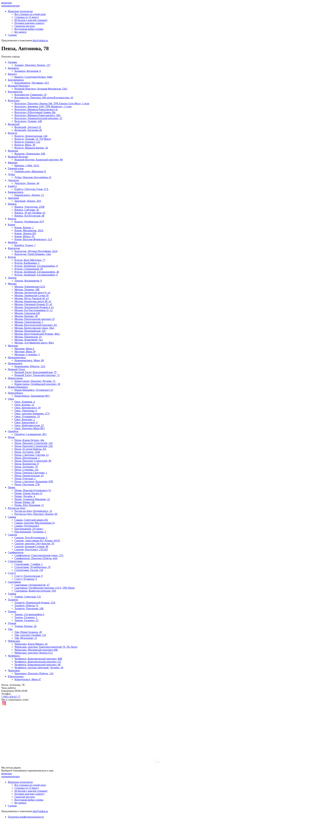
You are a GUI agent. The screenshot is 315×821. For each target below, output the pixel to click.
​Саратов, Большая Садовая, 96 (31, 546)
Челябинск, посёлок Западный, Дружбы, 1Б (38, 667)
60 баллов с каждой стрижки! (30, 20)
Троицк (12, 611)
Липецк (12, 277)
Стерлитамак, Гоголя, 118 (28, 570)
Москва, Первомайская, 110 (29, 330)
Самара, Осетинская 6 (26, 525)
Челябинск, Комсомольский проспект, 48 (37, 664)
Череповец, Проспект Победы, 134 (33, 673)
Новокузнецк (15, 378)
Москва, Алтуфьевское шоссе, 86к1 (34, 342)
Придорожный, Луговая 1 (28, 528)
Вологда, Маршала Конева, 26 (31, 147)
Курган (12, 257)
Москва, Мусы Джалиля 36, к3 (31, 298)
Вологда (12, 133)
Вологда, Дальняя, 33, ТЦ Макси (32, 138)
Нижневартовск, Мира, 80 (29, 360)
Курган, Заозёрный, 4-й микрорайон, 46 (36, 271)
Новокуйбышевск (18, 387)
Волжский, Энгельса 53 (27, 127)
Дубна (11, 174)
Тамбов (12, 593)
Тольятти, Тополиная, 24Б (28, 608)
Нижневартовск (17, 357)
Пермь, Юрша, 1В (24, 502)
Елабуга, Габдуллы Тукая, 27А (31, 189)
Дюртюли (13, 180)
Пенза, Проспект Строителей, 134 (33, 443)
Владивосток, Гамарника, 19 (30, 94)
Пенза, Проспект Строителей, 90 (32, 460)
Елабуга (12, 186)
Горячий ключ (16, 168)
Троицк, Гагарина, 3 (25, 617)
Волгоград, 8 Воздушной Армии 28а (34, 112)
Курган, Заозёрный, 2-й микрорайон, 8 (36, 265)
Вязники (13, 162)
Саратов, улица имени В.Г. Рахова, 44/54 (37, 540)
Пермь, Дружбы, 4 (24, 496)
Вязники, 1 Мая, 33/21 (26, 165)
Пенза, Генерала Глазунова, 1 (30, 472)
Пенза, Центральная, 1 (27, 457)
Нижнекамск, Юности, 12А (29, 366)
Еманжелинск (15, 192)
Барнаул (12, 74)
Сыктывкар (14, 581)
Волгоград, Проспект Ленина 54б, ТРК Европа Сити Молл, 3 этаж (51, 103)
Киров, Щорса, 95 (24, 236)
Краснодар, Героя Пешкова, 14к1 (32, 254)
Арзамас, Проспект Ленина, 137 (32, 65)
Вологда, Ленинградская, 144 (30, 136)
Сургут (12, 573)
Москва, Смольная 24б (27, 313)
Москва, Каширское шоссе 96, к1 (32, 301)
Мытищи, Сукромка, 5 (27, 354)
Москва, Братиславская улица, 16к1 (34, 327)
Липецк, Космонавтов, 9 (28, 280)
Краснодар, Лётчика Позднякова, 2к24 (35, 251)
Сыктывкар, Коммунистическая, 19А (35, 590)
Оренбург (13, 431)
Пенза (11, 437)
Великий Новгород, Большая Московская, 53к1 (40, 88)
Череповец (14, 670)
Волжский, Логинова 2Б (28, 130)
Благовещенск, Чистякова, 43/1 (31, 82)
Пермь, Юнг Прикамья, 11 (29, 505)
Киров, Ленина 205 (25, 233)
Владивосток (15, 91)
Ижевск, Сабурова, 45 (26, 209)
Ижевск (12, 203)
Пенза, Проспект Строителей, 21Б (33, 446)
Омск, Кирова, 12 (24, 404)
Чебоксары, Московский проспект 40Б (36, 649)
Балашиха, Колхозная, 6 (27, 71)
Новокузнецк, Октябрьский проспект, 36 (37, 384)
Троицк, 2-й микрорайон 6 (29, 614)
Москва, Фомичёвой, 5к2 (28, 339)
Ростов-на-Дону (17, 508)
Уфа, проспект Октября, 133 (30, 635)
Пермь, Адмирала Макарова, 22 (32, 499)
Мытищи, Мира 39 (24, 351)
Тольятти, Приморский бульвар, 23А (34, 602)
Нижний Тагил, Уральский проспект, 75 (37, 375)
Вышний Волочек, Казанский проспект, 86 (38, 159)
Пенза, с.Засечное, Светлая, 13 (31, 454)
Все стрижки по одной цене (30, 14)
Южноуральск (16, 676)
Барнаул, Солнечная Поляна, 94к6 (33, 76)
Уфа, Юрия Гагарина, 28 (28, 632)
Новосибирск (15, 392)
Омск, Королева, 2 (24, 419)
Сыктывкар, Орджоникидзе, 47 (32, 584)
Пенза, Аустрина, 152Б (27, 452)
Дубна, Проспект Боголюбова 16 (32, 177)
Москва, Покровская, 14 (28, 336)
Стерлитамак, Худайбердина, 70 (32, 567)
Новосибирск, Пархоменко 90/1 (32, 395)
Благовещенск (16, 79)
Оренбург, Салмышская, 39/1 (30, 434)
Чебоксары (14, 641)
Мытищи (13, 345)
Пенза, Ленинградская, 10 (28, 475)
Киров (11, 224)
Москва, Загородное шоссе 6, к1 (32, 292)
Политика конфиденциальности (26, 816)
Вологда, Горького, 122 (27, 141)
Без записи (20, 32)
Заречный (13, 198)
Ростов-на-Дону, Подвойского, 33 (33, 511)
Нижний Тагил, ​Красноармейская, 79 (35, 372)
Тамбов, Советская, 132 (27, 596)
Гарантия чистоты (24, 26)
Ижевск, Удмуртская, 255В (29, 206)
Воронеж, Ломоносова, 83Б (29, 153)
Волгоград (14, 100)
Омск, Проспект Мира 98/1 (29, 428)
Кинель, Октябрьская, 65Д (29, 221)
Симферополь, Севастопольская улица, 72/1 (38, 555)
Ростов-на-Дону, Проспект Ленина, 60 (35, 514)
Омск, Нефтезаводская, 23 (29, 425)
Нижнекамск (15, 363)
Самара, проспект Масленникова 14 (34, 522)
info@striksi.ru (40, 40)
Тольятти (13, 599)
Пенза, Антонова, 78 (26, 466)
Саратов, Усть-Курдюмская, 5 (30, 537)
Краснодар (14, 248)
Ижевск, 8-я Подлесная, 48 (29, 215)
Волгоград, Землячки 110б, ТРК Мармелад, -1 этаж (43, 106)
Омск (11, 398)
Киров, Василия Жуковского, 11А (33, 239)
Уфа (10, 629)
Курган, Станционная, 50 (28, 268)
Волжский (14, 124)
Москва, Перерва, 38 (26, 316)
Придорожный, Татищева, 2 (30, 531)
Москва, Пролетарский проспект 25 (34, 319)
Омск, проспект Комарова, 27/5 (32, 413)
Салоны (12, 34)
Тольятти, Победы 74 (26, 605)
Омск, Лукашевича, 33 (27, 416)
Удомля (12, 623)
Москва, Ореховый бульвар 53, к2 (33, 304)
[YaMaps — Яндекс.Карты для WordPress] (157, 760)
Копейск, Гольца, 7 (25, 245)
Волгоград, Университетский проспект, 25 (38, 118)
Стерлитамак (15, 561)
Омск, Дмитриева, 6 (25, 410)
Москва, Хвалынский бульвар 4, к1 (34, 307)
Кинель (12, 218)
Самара (12, 517)
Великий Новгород (19, 85)
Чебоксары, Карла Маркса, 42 (31, 643)
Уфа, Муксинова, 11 (25, 638)
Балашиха (13, 68)
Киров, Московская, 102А (28, 230)
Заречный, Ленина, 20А (27, 201)
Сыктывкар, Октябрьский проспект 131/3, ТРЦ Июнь (44, 587)
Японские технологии (20, 11)
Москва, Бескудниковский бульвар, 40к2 (37, 333)
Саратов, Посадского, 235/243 (31, 549)
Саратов (12, 534)
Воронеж (13, 150)
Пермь (11, 487)
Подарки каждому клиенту (29, 23)
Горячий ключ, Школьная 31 (30, 171)
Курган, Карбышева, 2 (26, 263)
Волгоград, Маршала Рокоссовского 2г (36, 109)
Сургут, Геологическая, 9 (28, 576)
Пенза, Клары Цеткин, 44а (29, 440)
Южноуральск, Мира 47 (27, 679)
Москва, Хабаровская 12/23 (29, 286)
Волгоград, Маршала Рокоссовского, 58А (37, 115)
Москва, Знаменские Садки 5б (31, 295)
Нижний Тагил (16, 369)
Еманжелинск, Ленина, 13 (29, 195)
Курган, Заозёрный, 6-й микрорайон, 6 (36, 274)
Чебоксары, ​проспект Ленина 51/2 (33, 652)
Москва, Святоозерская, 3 (28, 322)
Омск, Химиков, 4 (24, 401)
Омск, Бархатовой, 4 (25, 422)
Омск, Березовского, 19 (27, 407)
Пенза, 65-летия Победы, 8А (30, 449)
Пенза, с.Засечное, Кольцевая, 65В (33, 481)
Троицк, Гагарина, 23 (26, 620)
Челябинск (14, 655)
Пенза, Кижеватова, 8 (26, 463)
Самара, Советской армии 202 (31, 519)
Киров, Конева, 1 (24, 227)
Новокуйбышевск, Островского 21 (33, 390)
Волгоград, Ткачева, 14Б (28, 121)
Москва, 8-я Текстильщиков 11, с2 (33, 310)
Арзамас (12, 62)
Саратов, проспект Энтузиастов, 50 (34, 543)
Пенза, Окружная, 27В (27, 484)
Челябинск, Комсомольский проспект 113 (37, 661)
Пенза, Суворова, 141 (26, 469)
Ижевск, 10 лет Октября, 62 (29, 212)
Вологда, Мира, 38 (24, 144)
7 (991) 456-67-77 (10, 696)
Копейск (12, 242)
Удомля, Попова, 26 (25, 626)
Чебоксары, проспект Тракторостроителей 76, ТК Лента (45, 646)
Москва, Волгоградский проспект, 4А (35, 325)
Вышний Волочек (18, 156)
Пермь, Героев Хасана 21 (28, 493)
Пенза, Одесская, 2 (24, 478)
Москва (12, 283)
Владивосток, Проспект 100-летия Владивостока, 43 (43, 97)
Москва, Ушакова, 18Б (26, 289)
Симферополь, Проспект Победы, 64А (36, 558)
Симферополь (15, 552)
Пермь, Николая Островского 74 (32, 490)
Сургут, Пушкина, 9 (25, 579)
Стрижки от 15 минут (26, 17)
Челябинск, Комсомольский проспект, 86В (38, 658)
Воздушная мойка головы (28, 29)
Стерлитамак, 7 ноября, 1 (28, 564)
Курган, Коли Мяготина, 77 (29, 260)
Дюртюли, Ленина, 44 (26, 183)
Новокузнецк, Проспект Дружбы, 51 (34, 381)
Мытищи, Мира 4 (24, 348)
